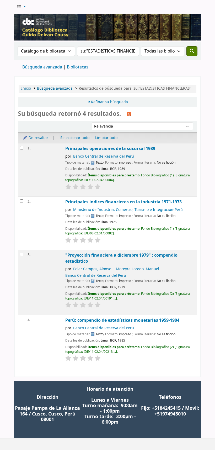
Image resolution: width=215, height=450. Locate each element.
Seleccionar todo (74, 138)
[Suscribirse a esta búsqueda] (129, 114)
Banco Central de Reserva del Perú (103, 156)
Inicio (26, 88)
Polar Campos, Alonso (92, 269)
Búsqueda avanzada (42, 67)
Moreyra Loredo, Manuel (137, 269)
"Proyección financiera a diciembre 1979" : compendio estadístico (121, 258)
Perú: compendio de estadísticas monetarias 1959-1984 (122, 320)
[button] (21, 7)
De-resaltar (38, 138)
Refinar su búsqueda (109, 102)
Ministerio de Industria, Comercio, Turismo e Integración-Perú (128, 209)
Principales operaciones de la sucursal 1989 (110, 149)
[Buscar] (191, 51)
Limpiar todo (106, 138)
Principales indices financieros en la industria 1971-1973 (123, 202)
